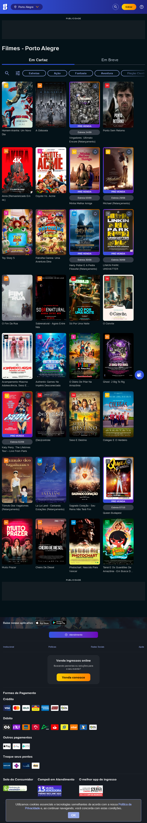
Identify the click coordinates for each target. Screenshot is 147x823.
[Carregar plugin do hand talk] (139, 375)
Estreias (34, 73)
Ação (57, 73)
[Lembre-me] (95, 86)
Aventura (107, 73)
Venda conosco (73, 677)
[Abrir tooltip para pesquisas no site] (116, 7)
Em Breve (109, 60)
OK (73, 815)
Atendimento (75, 634)
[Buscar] (7, 73)
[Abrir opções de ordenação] (18, 73)
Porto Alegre (25, 7)
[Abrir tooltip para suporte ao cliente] (141, 7)
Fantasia (81, 73)
